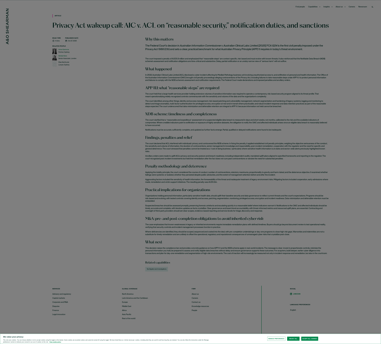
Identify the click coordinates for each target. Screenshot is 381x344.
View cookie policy (55, 342)
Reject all (293, 338)
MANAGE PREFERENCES (276, 338)
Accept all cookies (309, 338)
